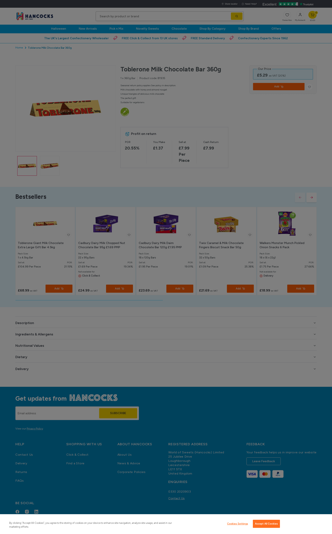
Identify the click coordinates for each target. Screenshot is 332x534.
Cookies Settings (237, 523)
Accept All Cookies (266, 523)
